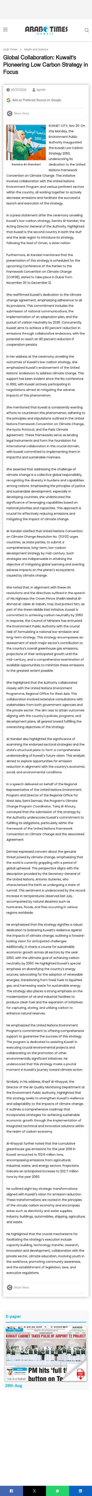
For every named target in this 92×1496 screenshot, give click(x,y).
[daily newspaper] (46, 1354)
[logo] (46, 30)
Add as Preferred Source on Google (36, 100)
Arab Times (10, 49)
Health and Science (36, 49)
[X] (34, 1491)
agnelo (41, 89)
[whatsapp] (57, 1491)
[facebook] (11, 1491)
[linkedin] (80, 1491)
